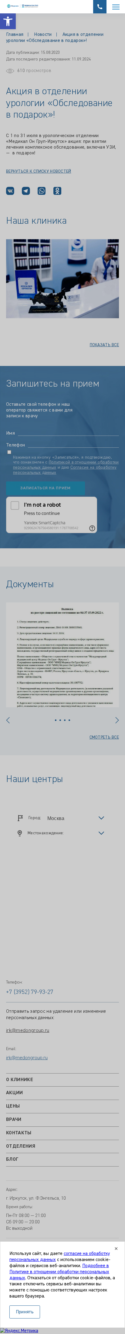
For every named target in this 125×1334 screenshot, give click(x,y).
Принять (25, 1312)
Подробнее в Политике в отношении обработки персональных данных (59, 1272)
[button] (8, 21)
